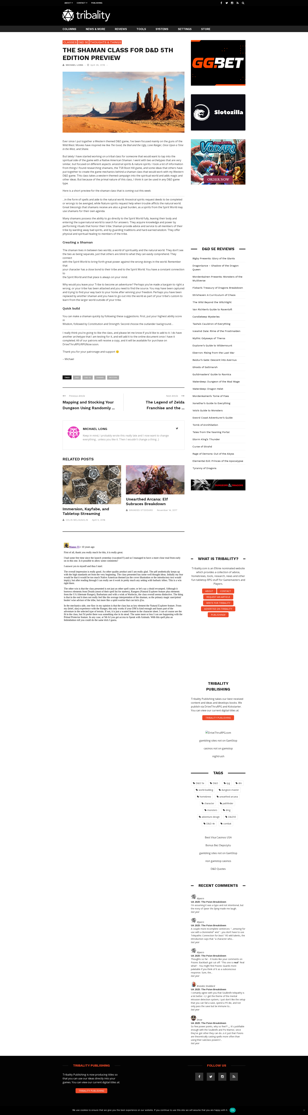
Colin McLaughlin (77, 520)
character (209, 803)
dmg (228, 810)
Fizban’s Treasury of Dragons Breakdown (218, 287)
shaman (100, 377)
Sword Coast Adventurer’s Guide (213, 417)
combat (227, 823)
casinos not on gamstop (218, 748)
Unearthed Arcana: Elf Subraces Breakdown (147, 501)
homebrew (205, 796)
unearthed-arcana (228, 796)
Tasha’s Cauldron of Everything (211, 323)
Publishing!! (218, 614)
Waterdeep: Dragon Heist (208, 388)
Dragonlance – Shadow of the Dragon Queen (216, 267)
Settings (185, 29)
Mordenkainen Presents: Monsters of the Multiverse (217, 278)
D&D (77, 377)
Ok (232, 1110)
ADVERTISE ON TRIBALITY (218, 608)
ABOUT (209, 591)
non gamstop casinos (218, 861)
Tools (141, 29)
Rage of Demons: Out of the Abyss (213, 453)
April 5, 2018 (98, 520)
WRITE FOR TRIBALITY (218, 602)
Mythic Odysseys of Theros (209, 338)
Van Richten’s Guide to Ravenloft (212, 309)
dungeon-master (230, 789)
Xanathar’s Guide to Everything (211, 403)
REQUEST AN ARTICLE (218, 596)
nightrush (218, 756)
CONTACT (225, 591)
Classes (70, 42)
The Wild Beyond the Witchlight (212, 302)
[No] (304, 1110)
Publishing (96, 3)
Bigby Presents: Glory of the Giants (214, 258)
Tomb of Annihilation (205, 424)
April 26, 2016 (98, 65)
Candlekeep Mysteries (206, 316)
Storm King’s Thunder (206, 439)
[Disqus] (123, 581)
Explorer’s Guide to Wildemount (212, 345)
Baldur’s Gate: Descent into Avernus (215, 359)
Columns (69, 29)
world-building (206, 789)
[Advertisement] (187, 15)
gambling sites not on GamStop (218, 740)
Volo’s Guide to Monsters (208, 410)
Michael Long (74, 65)
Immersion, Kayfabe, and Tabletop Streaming (86, 511)
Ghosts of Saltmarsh (205, 367)
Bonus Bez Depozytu (218, 845)
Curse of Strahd (202, 446)
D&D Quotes (218, 869)
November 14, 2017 (167, 510)
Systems (162, 29)
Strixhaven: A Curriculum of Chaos (214, 295)
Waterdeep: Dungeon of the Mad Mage (216, 381)
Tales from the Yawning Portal (211, 432)
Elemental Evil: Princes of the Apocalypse (218, 460)
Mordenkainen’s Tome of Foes (211, 396)
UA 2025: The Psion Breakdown (208, 901)
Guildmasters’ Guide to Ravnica (212, 374)
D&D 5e (83, 42)
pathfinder (228, 803)
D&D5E (232, 816)
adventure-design (211, 816)
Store (205, 29)
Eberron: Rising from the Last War (214, 352)
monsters (212, 810)
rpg (228, 783)
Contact (81, 3)
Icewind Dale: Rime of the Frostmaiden (216, 331)
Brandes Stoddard (141, 510)
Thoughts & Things (105, 42)
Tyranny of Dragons (204, 468)
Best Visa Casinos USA (218, 837)
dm (240, 783)
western (113, 377)
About (67, 3)
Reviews (121, 29)
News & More (95, 29)
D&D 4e (210, 823)
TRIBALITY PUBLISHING (218, 717)
